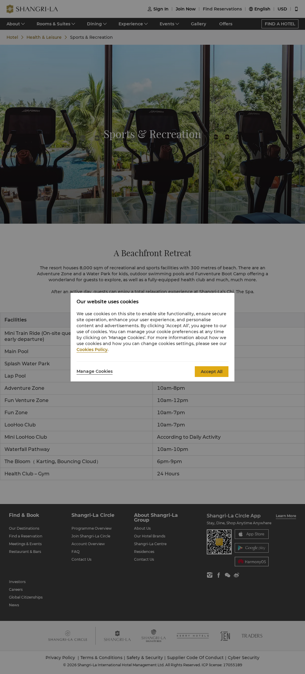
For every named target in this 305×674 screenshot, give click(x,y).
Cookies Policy (92, 349)
